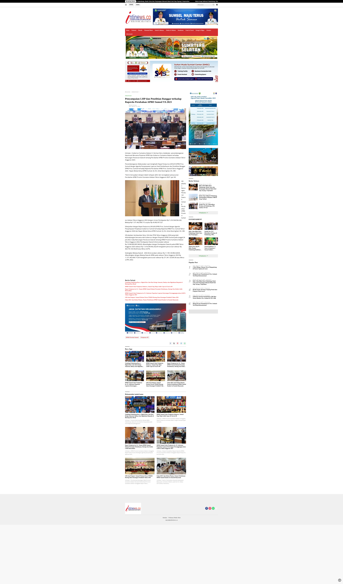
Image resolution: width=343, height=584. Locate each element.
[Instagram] (209, 508)
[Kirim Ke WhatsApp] (184, 343)
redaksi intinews (133, 105)
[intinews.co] (138, 17)
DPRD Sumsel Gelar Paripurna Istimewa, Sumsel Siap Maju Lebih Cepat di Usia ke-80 (148, 286)
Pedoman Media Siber (175, 517)
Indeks (137, 4)
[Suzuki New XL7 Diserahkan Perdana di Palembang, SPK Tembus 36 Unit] (193, 205)
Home (127, 30)
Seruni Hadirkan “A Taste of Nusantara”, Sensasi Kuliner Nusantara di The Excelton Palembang (210, 248)
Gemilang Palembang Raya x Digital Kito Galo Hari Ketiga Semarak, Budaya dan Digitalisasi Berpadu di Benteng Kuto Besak (153, 283)
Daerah (140, 30)
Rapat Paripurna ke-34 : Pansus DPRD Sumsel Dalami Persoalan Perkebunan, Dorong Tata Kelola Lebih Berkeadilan (153, 289)
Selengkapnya (203, 212)
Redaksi (165, 517)
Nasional (133, 30)
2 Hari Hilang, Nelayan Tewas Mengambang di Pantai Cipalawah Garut (205, 268)
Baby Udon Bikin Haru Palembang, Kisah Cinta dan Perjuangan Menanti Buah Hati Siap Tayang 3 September (207, 188)
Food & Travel (190, 30)
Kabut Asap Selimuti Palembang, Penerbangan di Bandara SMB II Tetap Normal (156, 1)
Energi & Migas (200, 30)
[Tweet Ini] (174, 343)
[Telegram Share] (181, 343)
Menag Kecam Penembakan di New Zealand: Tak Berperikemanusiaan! (205, 274)
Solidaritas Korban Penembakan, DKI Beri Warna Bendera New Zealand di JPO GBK (204, 297)
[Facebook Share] (170, 343)
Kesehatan (180, 30)
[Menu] (126, 4)
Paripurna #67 (145, 337)
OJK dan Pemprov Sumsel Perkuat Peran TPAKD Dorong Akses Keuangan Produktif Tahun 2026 (151, 297)
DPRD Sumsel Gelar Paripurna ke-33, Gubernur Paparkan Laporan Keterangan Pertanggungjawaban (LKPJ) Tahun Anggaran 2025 (155, 294)
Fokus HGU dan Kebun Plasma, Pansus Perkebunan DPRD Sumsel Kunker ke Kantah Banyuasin (151, 300)
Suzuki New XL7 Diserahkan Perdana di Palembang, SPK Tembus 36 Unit (208, 1)
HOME (131, 4)
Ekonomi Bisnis (148, 30)
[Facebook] (206, 508)
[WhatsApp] (213, 508)
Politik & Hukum (171, 30)
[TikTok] (216, 508)
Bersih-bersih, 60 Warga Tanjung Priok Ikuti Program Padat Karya (205, 290)
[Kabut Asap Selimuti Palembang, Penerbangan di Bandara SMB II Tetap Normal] (193, 197)
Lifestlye (208, 30)
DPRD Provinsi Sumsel (132, 337)
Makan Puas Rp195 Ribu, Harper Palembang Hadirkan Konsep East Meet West (195, 248)
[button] (213, 4)
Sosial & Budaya (159, 30)
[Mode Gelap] (217, 4)
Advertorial (129, 34)
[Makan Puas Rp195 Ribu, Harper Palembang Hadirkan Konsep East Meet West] (195, 241)
